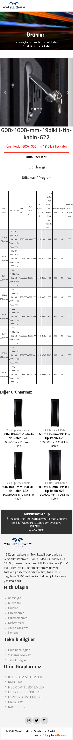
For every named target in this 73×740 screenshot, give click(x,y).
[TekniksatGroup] (14, 5)
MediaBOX (15, 702)
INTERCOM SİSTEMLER (24, 677)
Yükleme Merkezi (19, 655)
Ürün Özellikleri (36, 156)
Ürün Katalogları (18, 650)
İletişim (12, 633)
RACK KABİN (16, 707)
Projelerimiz (15, 612)
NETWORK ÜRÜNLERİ (23, 692)
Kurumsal (14, 603)
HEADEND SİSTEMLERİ (24, 697)
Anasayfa (14, 597)
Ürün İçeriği (36, 167)
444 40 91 (38, 530)
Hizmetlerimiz (17, 618)
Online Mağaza (18, 627)
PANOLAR (14, 682)
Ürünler (12, 608)
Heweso (62, 735)
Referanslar (15, 622)
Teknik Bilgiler (17, 660)
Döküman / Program (36, 177)
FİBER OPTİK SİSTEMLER (25, 687)
